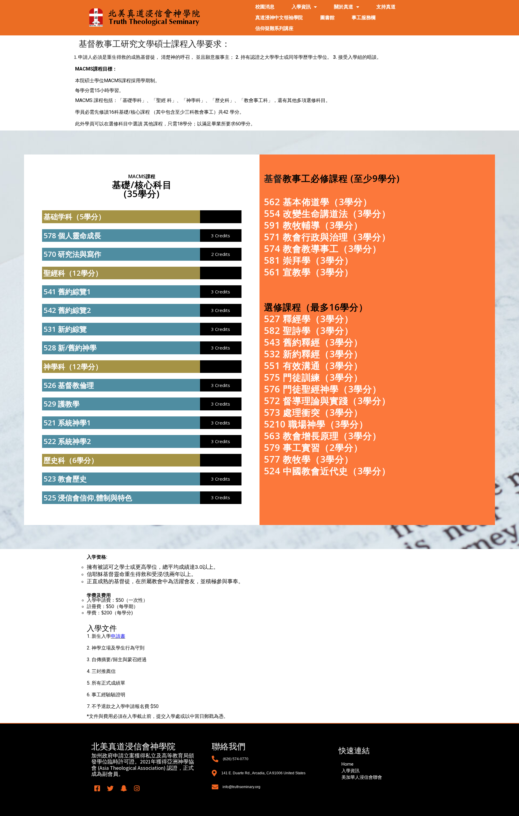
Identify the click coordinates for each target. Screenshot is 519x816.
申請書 (118, 636)
